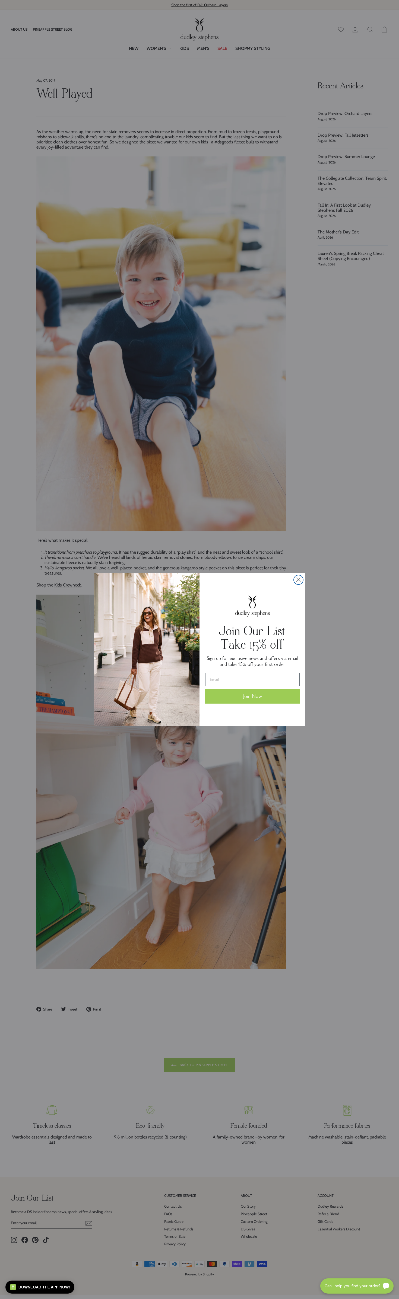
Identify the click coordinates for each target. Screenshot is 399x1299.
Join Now (252, 696)
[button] (39, 1287)
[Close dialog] (298, 580)
